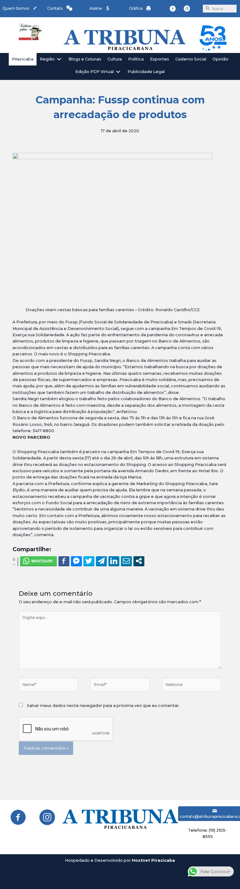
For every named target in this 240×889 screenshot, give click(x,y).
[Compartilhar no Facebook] (63, 561)
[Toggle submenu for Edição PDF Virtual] (118, 72)
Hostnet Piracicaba (153, 860)
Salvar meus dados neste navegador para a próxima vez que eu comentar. (103, 705)
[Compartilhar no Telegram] (101, 561)
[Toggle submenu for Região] (59, 59)
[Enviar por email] (126, 561)
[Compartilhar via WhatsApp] (38, 561)
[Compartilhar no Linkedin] (113, 561)
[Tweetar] (88, 561)
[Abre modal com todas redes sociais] (138, 561)
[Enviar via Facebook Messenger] (76, 561)
